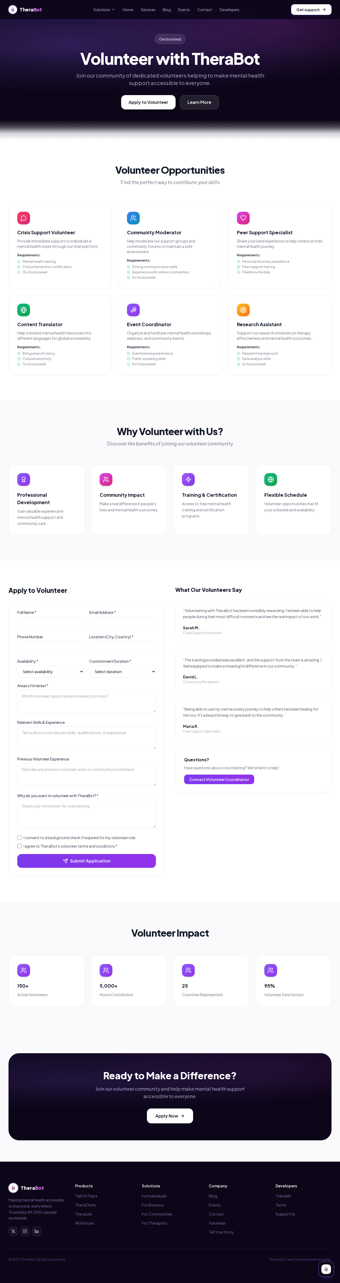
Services (148, 9)
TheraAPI (283, 1195)
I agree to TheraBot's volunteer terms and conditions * (70, 846)
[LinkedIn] (36, 1231)
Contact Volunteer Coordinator (219, 779)
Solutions (102, 9)
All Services (84, 1223)
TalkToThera (86, 1195)
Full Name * (26, 612)
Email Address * (102, 612)
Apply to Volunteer (148, 102)
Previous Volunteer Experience (43, 759)
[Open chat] (326, 1269)
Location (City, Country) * (111, 636)
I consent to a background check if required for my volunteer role (79, 837)
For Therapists (154, 1223)
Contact (204, 9)
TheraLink (83, 1214)
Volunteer (217, 1223)
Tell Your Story (221, 1232)
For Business (153, 1205)
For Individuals (154, 1195)
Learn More (199, 102)
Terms (280, 1205)
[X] (13, 1231)
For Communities (157, 1214)
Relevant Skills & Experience (41, 722)
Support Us (285, 1214)
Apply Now (166, 1116)
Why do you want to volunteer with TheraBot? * (58, 795)
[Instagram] (25, 1231)
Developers (229, 9)
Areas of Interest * (32, 685)
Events (184, 9)
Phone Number (30, 636)
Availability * (27, 661)
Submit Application (90, 861)
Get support (308, 9)
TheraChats (85, 1205)
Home (128, 9)
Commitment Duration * (110, 661)
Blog (167, 9)
